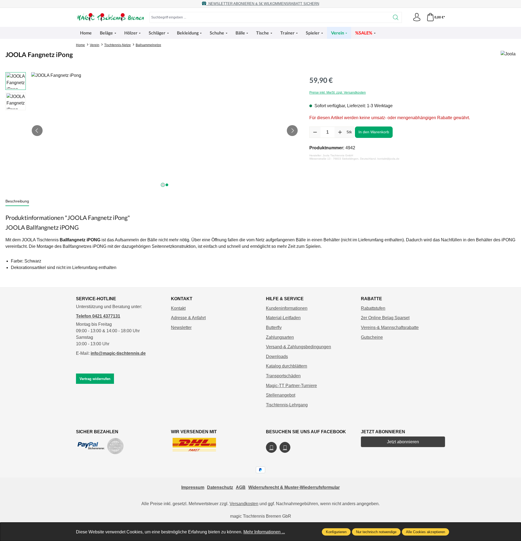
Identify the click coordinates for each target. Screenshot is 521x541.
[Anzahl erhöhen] (340, 132)
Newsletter (181, 327)
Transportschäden (283, 376)
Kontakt (178, 308)
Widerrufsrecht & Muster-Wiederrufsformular (294, 487)
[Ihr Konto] (417, 17)
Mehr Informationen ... (264, 532)
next (162, 185)
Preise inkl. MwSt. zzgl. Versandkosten (337, 92)
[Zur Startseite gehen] (110, 17)
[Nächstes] (292, 130)
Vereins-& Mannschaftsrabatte (390, 327)
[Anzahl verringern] (315, 132)
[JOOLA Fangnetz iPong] (164, 130)
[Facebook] (271, 447)
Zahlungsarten (280, 337)
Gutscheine (372, 337)
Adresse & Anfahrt (188, 317)
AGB (241, 487)
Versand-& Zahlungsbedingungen (298, 346)
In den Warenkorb (373, 132)
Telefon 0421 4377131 (98, 316)
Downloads (277, 356)
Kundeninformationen (286, 308)
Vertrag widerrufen (95, 379)
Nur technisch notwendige (376, 532)
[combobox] (269, 17)
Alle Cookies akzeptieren (425, 532)
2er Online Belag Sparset (385, 317)
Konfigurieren (336, 532)
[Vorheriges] (37, 130)
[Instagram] (284, 447)
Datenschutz (220, 487)
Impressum (192, 487)
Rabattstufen (373, 308)
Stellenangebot (280, 395)
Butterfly (274, 327)
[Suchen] (396, 17)
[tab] (17, 201)
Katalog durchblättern (286, 366)
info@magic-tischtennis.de (118, 353)
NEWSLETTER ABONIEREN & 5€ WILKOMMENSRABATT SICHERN (262, 4)
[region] (152, 130)
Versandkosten (244, 503)
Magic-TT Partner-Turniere (291, 385)
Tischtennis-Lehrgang (287, 405)
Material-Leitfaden (283, 317)
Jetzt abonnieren (403, 441)
